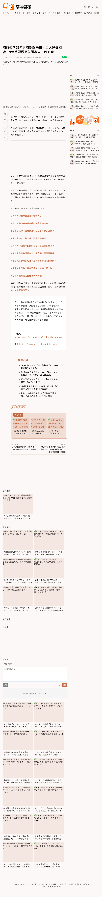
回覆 (64, 685)
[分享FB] (5, 113)
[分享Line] (5, 119)
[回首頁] (17, 6)
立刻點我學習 (21, 290)
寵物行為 (22, 407)
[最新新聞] (98, 130)
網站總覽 (86, 884)
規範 (5, 685)
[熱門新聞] (98, 75)
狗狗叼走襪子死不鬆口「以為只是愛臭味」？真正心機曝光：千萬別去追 (38, 394)
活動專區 (66, 13)
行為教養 (16, 13)
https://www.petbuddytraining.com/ (39, 344)
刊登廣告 (16, 884)
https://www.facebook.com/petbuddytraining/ (38, 337)
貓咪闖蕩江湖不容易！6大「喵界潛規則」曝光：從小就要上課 (40, 380)
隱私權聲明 (54, 884)
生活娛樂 (26, 13)
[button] (85, 7)
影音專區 (56, 13)
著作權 (48, 884)
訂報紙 (71, 884)
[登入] (93, 7)
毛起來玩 (6, 13)
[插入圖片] (59, 685)
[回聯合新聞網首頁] (8, 6)
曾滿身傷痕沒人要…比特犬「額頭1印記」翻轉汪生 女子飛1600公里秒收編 (40, 373)
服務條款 (41, 884)
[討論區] (5, 125)
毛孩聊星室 (77, 13)
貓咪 (13, 407)
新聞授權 (33, 884)
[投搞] (89, 7)
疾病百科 (46, 13)
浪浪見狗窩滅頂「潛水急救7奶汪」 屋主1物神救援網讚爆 (39, 366)
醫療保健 (36, 13)
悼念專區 (98, 13)
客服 (26, 884)
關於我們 (78, 884)
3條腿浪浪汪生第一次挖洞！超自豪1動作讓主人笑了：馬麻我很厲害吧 (40, 387)
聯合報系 (63, 884)
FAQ (22, 884)
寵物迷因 (88, 13)
